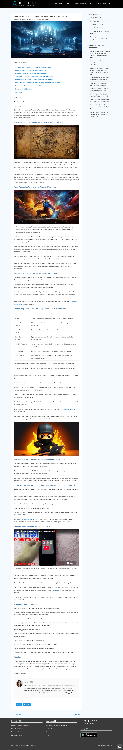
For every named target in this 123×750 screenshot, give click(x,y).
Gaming (91, 3)
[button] (109, 4)
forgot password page (28, 519)
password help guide (40, 504)
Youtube (48, 735)
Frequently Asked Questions (23, 89)
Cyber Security (58, 3)
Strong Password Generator (20, 725)
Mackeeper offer (94, 21)
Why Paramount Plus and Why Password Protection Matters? (33, 67)
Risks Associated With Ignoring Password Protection (30, 70)
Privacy (103, 745)
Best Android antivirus (18, 732)
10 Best (98, 3)
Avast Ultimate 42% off (96, 24)
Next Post (77, 714)
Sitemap (109, 745)
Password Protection (20, 19)
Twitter (48, 732)
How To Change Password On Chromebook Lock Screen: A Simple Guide (99, 114)
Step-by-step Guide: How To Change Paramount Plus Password (34, 76)
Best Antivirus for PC (18, 735)
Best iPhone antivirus (18, 729)
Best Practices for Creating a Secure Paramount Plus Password (34, 79)
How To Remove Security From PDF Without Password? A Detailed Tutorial (99, 63)
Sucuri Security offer (96, 28)
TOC (98, 745)
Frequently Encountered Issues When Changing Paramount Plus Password (37, 82)
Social (76, 3)
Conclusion (18, 92)
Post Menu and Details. (21, 62)
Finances (83, 3)
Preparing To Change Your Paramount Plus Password (31, 73)
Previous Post (16, 714)
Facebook (49, 729)
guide (57, 590)
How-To (69, 3)
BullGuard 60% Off (95, 17)
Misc (104, 3)
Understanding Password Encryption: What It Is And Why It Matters (99, 107)
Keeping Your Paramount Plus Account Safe (28, 86)
